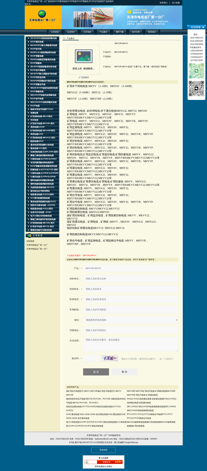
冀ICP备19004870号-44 (85, 442)
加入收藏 (178, 3)
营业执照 (103, 450)
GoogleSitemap (131, 442)
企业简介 (71, 32)
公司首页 (55, 32)
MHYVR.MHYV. (90, 255)
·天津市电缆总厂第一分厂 (37, 245)
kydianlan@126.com (104, 439)
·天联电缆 (30, 241)
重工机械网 (119, 442)
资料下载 (120, 32)
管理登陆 (100, 442)
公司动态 (87, 32)
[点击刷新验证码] (110, 358)
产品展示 (103, 32)
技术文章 (136, 32)
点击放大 (85, 77)
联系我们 (164, 3)
